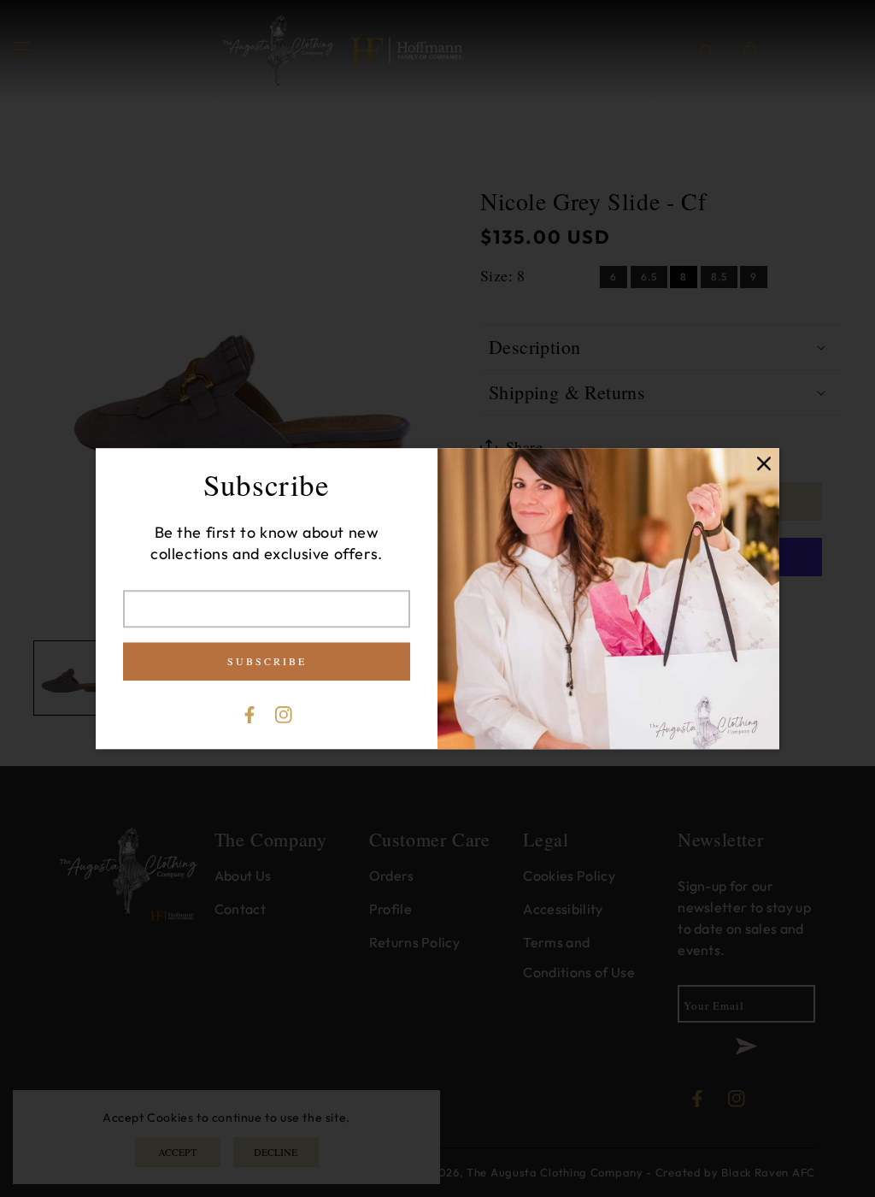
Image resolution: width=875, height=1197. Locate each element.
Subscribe (267, 661)
